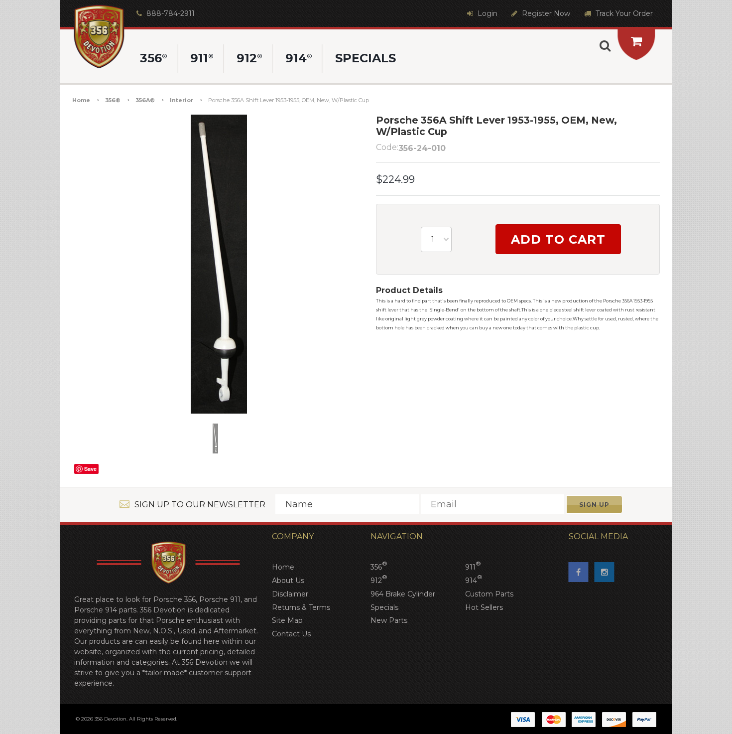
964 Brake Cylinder (402, 593)
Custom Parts (489, 593)
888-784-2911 (169, 13)
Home (81, 100)
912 (378, 579)
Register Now (545, 13)
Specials (384, 607)
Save (90, 468)
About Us (288, 580)
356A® (145, 100)
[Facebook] (582, 575)
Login (486, 13)
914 (474, 579)
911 (473, 566)
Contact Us (291, 633)
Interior (181, 100)
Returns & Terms (301, 607)
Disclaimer (290, 593)
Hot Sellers (484, 607)
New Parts (388, 620)
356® (113, 100)
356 (378, 566)
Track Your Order (623, 13)
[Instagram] (607, 575)
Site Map (287, 620)
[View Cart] (636, 41)
